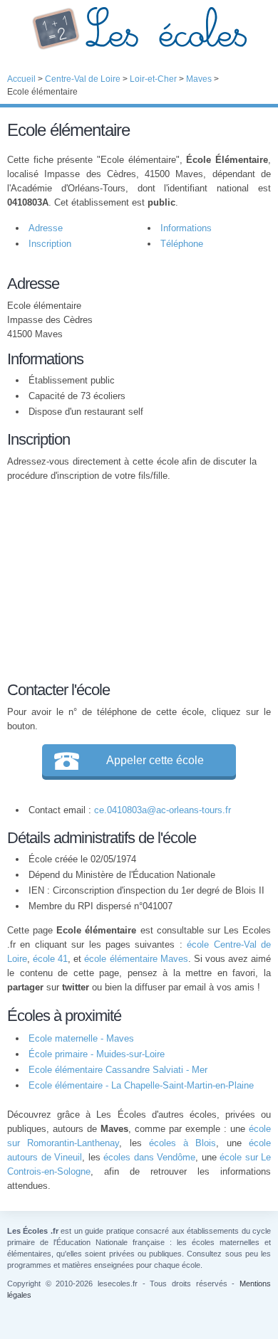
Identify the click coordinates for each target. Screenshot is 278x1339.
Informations (186, 228)
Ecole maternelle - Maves (81, 1038)
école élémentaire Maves (135, 958)
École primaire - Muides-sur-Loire (97, 1054)
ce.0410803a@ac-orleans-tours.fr (162, 810)
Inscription (50, 243)
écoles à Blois (183, 1143)
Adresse (46, 228)
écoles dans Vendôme (149, 1157)
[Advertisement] (132, 579)
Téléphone (181, 243)
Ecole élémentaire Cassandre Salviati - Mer (118, 1069)
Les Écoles (139, 28)
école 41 (50, 958)
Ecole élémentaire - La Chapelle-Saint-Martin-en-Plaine (141, 1085)
